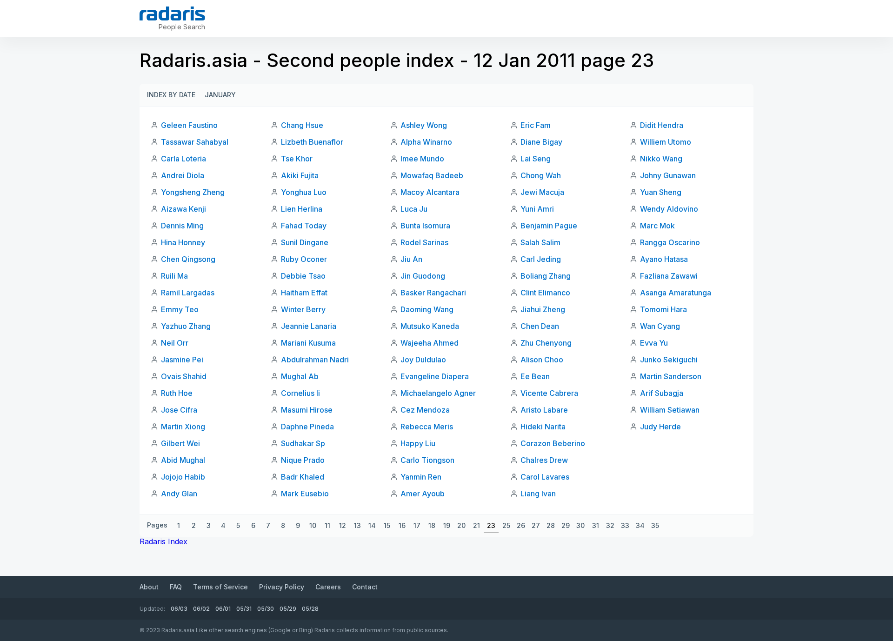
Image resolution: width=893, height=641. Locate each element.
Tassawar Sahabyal (194, 142)
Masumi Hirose (307, 409)
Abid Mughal (183, 460)
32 (610, 525)
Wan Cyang (660, 326)
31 (595, 525)
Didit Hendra (661, 125)
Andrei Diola (182, 175)
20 (461, 525)
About (149, 587)
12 (342, 525)
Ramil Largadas (187, 292)
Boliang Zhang (545, 275)
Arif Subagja (661, 393)
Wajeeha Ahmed (429, 342)
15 (387, 525)
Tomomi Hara (663, 309)
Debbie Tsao (303, 275)
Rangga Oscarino (670, 242)
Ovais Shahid (184, 376)
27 (536, 525)
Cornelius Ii (300, 393)
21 (476, 525)
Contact (365, 587)
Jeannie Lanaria (308, 326)
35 (655, 525)
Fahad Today (304, 225)
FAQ (176, 587)
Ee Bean (535, 376)
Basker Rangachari (433, 292)
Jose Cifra (179, 409)
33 (625, 525)
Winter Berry (303, 309)
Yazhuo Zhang (186, 326)
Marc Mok (657, 225)
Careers (328, 587)
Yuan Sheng (660, 192)
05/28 (310, 608)
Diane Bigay (541, 142)
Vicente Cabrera (549, 393)
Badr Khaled (302, 476)
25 (506, 525)
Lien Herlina (301, 209)
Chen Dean (539, 326)
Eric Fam (535, 125)
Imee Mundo (422, 158)
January (220, 95)
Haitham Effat (304, 292)
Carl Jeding (540, 259)
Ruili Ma (174, 275)
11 (327, 525)
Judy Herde (660, 426)
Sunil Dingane (304, 242)
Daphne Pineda (307, 426)
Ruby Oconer (304, 259)
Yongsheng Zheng (193, 192)
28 (550, 525)
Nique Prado (303, 460)
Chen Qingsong (188, 259)
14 (372, 525)
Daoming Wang (426, 309)
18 (431, 525)
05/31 (244, 608)
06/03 (179, 608)
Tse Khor (297, 158)
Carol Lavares (544, 476)
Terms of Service (220, 587)
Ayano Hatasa (664, 259)
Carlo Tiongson (427, 460)
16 (402, 525)
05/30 (265, 608)
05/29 (288, 608)
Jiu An (411, 259)
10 (312, 525)
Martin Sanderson (670, 376)
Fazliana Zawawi (669, 275)
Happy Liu (417, 443)
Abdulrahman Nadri (315, 359)
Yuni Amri (537, 209)
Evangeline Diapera (434, 376)
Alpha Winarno (426, 142)
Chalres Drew (544, 460)
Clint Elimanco (545, 292)
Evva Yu (654, 342)
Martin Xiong (183, 426)
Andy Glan (179, 493)
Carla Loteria (183, 158)
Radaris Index (163, 541)
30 (580, 525)
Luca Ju (413, 209)
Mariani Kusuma (308, 342)
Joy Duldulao (423, 359)
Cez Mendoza (425, 409)
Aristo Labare (544, 409)
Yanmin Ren (420, 476)
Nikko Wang (661, 158)
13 (357, 525)
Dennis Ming (182, 225)
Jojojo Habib (183, 476)
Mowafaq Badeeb (431, 175)
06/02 (201, 608)
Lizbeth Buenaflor (312, 142)
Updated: (152, 608)
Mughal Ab (300, 376)
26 (521, 525)
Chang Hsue (302, 125)
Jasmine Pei (182, 359)
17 (416, 525)
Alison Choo (541, 359)
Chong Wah (540, 175)
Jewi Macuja (542, 192)
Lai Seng (535, 158)
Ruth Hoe (177, 393)
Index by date (171, 95)
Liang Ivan (538, 493)
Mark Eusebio (305, 493)
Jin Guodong (422, 275)
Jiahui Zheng (542, 309)
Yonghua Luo (304, 192)
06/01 (223, 608)
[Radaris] (172, 13)
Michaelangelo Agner (438, 393)
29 (565, 525)
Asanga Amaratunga (675, 292)
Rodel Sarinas (424, 242)
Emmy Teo (180, 309)
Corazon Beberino (552, 443)
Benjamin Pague (548, 225)
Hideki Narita (543, 426)
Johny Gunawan (668, 175)
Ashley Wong (423, 125)
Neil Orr (174, 342)
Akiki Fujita (300, 175)
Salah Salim (540, 242)
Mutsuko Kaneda (429, 326)
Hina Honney (183, 242)
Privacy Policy (281, 587)
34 (640, 525)
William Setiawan (670, 409)
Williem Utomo (665, 142)
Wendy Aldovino (669, 209)
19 (446, 525)
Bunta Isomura (425, 225)
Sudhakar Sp (303, 443)
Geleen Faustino (189, 125)
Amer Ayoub (422, 493)
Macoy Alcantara (430, 192)
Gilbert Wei (180, 443)
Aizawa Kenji (183, 209)
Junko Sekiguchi (669, 359)
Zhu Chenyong (546, 342)
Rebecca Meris (426, 426)
